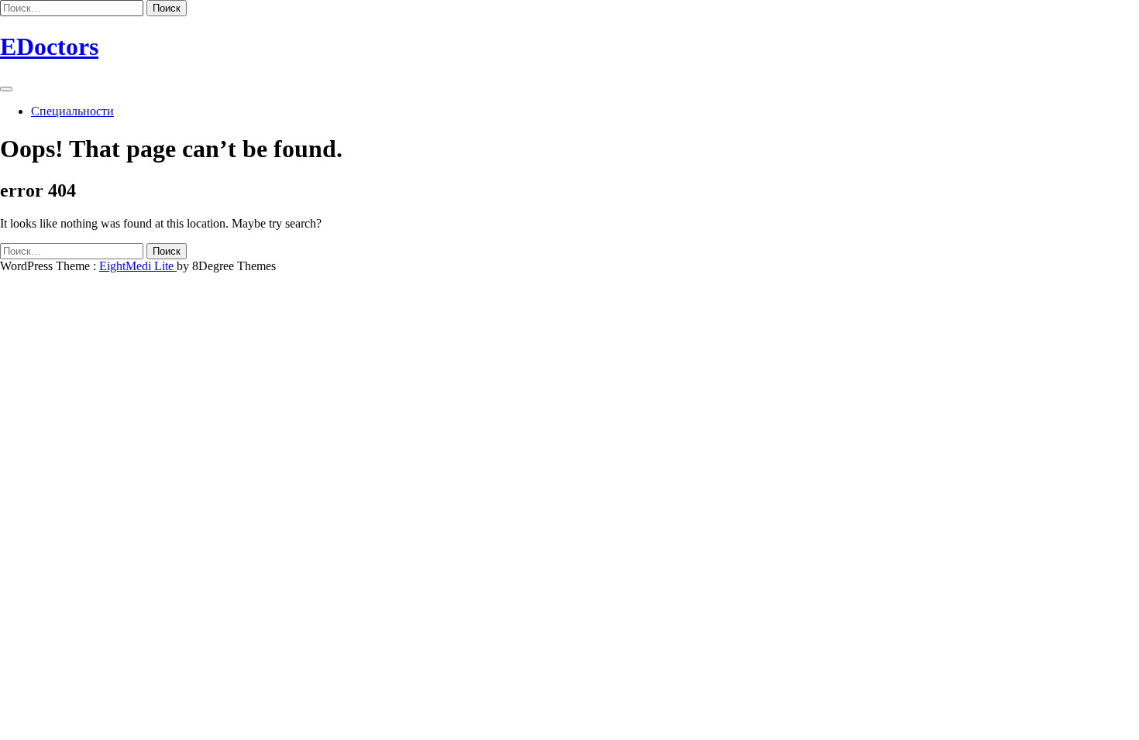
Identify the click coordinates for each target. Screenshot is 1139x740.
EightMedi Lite (138, 265)
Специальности (72, 111)
